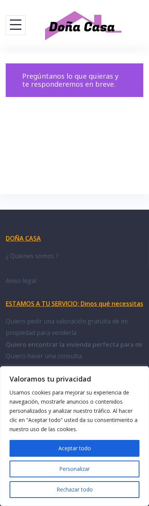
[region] (74, 436)
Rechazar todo (75, 489)
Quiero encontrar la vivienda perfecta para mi (74, 344)
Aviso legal (21, 280)
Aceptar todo (74, 448)
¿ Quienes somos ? (32, 256)
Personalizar (74, 468)
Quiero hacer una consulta (44, 356)
